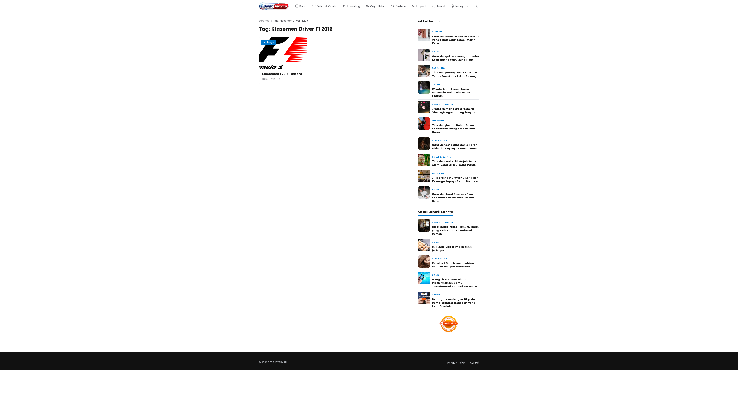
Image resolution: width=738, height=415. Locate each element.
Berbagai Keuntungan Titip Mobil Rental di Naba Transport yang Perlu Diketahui (455, 302)
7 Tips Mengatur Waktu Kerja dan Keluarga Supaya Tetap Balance (455, 179)
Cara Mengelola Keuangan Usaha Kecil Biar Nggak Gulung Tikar (455, 57)
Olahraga (268, 42)
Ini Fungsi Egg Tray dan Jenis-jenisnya (452, 248)
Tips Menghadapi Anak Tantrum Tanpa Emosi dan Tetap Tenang (454, 74)
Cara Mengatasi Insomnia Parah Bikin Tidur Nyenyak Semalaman (454, 146)
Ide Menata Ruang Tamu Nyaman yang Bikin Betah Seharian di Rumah (455, 230)
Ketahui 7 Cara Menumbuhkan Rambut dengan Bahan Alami (453, 264)
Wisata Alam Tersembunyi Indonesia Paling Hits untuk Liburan (451, 92)
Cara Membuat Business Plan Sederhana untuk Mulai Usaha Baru (453, 197)
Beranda (264, 20)
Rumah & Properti (443, 104)
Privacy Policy (456, 362)
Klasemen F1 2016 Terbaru (282, 74)
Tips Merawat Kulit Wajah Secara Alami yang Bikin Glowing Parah (455, 163)
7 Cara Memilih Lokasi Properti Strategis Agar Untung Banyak (453, 110)
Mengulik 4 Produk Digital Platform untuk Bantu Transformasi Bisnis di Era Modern (455, 283)
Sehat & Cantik (441, 140)
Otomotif (438, 120)
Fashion (437, 31)
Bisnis (435, 51)
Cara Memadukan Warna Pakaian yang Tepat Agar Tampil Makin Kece (455, 40)
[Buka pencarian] (476, 6)
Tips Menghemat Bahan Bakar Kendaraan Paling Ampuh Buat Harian (453, 128)
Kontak (474, 362)
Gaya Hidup (439, 173)
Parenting (438, 68)
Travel (436, 84)
